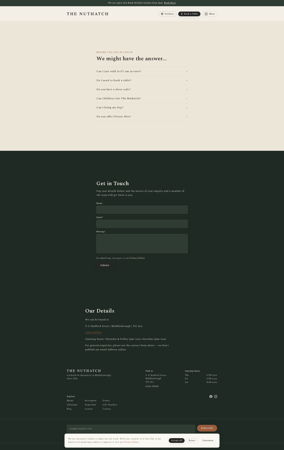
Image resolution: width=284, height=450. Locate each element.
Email (100, 217)
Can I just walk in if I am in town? (142, 71)
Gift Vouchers (110, 404)
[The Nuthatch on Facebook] (210, 396)
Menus (70, 400)
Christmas (72, 404)
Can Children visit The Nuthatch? (142, 98)
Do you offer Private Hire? (142, 116)
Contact (107, 408)
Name (100, 203)
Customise (207, 440)
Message (101, 231)
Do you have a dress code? (142, 89)
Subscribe (207, 428)
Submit (104, 265)
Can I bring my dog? (142, 107)
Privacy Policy (137, 258)
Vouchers (169, 13)
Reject (192, 440)
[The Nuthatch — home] (87, 13)
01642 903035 (93, 332)
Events (106, 400)
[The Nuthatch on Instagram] (215, 396)
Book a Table (191, 13)
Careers (89, 408)
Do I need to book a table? (142, 80)
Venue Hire (90, 404)
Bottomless (91, 400)
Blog (69, 408)
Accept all (176, 440)
